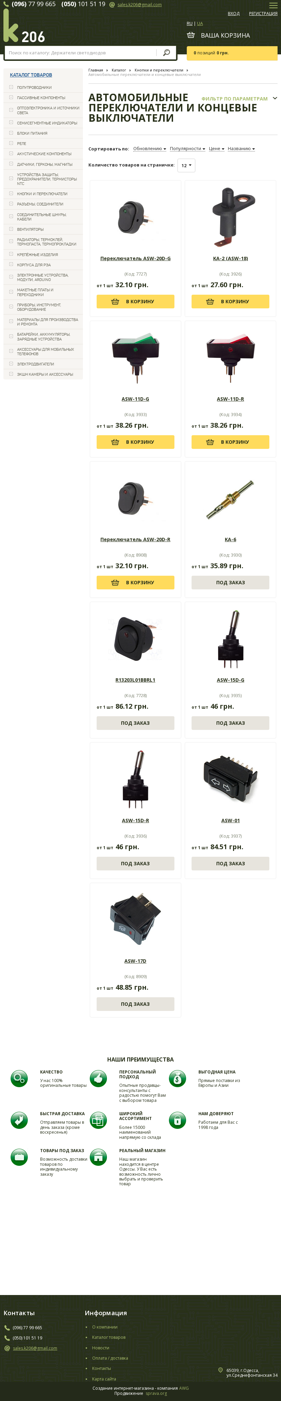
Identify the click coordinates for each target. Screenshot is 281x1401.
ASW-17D (135, 961)
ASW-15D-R (135, 820)
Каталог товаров (31, 75)
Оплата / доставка (110, 1358)
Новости (100, 1348)
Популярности (185, 148)
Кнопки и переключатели (42, 193)
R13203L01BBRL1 (135, 680)
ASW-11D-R (230, 399)
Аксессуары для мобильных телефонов (45, 351)
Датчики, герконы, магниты (44, 164)
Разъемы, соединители (40, 204)
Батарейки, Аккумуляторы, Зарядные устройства (43, 336)
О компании (105, 1327)
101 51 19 (32, 1338)
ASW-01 (230, 820)
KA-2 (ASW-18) (230, 258)
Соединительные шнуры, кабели (41, 217)
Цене (214, 148)
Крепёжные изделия (37, 254)
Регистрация (263, 13)
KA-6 (230, 539)
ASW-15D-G (230, 680)
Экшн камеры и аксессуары (45, 374)
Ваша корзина (225, 35)
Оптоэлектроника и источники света (48, 110)
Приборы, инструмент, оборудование (39, 307)
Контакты (101, 1368)
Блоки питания (32, 133)
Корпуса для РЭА (34, 265)
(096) (17, 1328)
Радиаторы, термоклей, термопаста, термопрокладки (46, 241)
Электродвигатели (35, 364)
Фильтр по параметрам (234, 99)
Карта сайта (104, 1379)
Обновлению (147, 148)
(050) (17, 1338)
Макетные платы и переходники (35, 292)
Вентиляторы (30, 229)
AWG (184, 1388)
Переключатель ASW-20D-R (135, 539)
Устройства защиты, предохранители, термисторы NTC (47, 179)
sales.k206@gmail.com (140, 5)
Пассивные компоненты (41, 97)
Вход (234, 13)
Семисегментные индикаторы (47, 123)
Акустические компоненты (44, 153)
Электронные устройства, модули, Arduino (43, 277)
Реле (21, 143)
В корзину (140, 301)
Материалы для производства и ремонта (47, 321)
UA (200, 23)
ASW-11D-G (135, 399)
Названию (239, 148)
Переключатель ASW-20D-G (135, 258)
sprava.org (156, 1393)
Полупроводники (34, 87)
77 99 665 (32, 1328)
